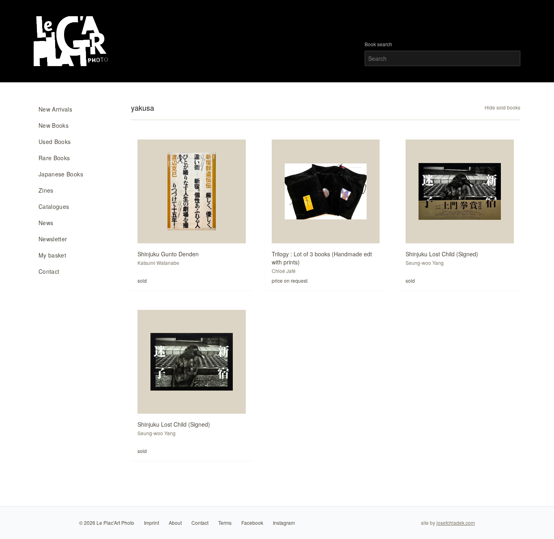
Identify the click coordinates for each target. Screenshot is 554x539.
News (46, 223)
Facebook (252, 522)
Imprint (151, 522)
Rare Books (54, 158)
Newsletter (53, 239)
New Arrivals (55, 109)
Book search (378, 44)
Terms (225, 522)
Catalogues (54, 206)
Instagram (284, 522)
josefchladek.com (455, 522)
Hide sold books (502, 107)
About (175, 522)
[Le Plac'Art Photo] (72, 41)
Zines (46, 190)
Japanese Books (61, 174)
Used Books (55, 141)
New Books (54, 125)
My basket (52, 255)
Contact (49, 271)
